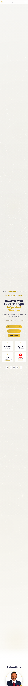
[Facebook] (14, 367)
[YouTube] (7, 367)
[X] (17, 367)
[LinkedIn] (20, 367)
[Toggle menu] (25, 2)
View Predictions (14, 335)
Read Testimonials (14, 331)
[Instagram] (10, 367)
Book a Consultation (13, 326)
